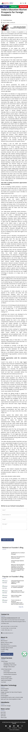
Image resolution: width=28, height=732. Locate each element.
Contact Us (14, 728)
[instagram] (22, 726)
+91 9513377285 (12, 628)
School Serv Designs (6, 705)
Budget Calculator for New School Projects (11, 692)
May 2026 (3, 714)
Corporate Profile (6, 654)
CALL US (5, 6)
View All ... (21, 607)
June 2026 (3, 712)
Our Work (3, 682)
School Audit (7, 671)
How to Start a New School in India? (16, 596)
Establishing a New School (10, 665)
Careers (3, 651)
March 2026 (4, 717)
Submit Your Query (7, 539)
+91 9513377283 (13, 626)
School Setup (4, 661)
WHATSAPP (14, 6)
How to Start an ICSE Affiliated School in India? (17, 591)
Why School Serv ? (5, 644)
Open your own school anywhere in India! (11, 699)
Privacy (20, 728)
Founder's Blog (4, 649)
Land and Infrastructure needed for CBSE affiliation (17, 582)
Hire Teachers (4, 690)
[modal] (24, 654)
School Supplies (4, 695)
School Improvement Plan (10, 672)
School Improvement (6, 669)
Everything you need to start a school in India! (12, 697)
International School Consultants (9, 646)
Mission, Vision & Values (7, 642)
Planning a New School (9, 663)
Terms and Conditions (14, 729)
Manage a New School (9, 666)
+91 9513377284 (4, 628)
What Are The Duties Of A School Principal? (18, 557)
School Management (6, 677)
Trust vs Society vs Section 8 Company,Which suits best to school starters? (17, 602)
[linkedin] (13, 726)
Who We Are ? (4, 640)
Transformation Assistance (10, 674)
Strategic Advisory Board (7, 647)
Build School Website (6, 680)
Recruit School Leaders (6, 678)
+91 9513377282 (5, 626)
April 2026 (3, 715)
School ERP (3, 694)
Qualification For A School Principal (18, 553)
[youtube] (18, 726)
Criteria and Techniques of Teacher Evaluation (17, 586)
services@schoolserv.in (7, 633)
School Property (5, 688)
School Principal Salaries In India (17, 561)
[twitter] (10, 726)
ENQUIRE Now (23, 6)
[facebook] (5, 726)
